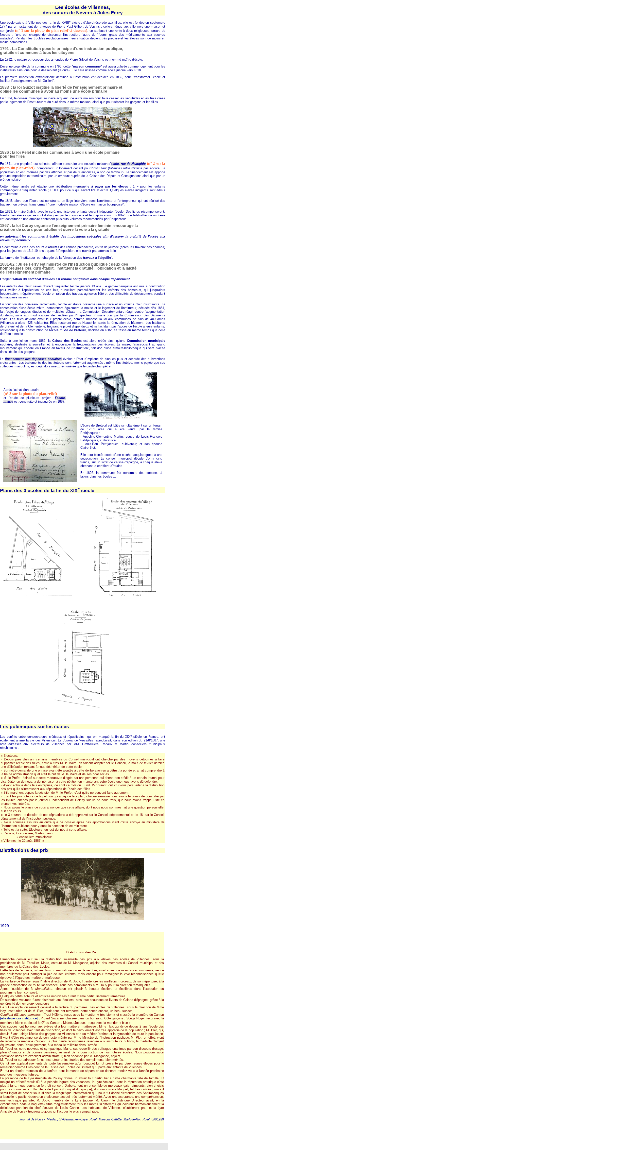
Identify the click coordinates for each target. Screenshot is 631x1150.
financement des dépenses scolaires (33, 359)
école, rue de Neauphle (128, 164)
